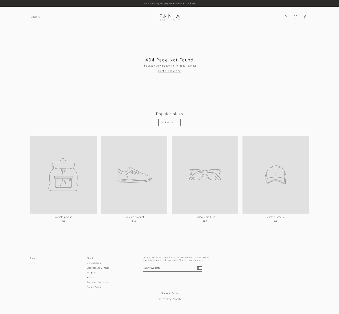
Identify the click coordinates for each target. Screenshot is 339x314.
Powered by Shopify (169, 299)
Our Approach (94, 263)
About (90, 258)
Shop (34, 16)
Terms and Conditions (98, 282)
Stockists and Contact (98, 268)
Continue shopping (169, 70)
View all (169, 122)
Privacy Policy (94, 287)
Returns (90, 277)
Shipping (91, 272)
